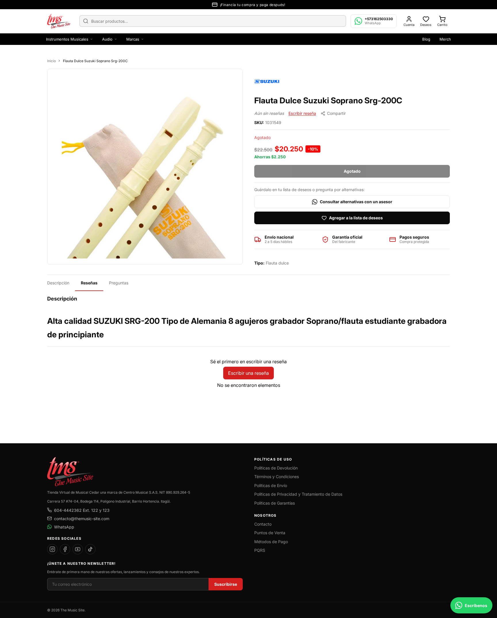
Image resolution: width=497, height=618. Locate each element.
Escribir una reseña (248, 373)
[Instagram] (52, 549)
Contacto (263, 524)
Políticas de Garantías (274, 503)
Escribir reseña (302, 113)
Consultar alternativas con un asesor (356, 201)
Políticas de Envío (270, 485)
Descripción (58, 282)
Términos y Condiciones (276, 476)
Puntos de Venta (269, 532)
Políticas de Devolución (276, 467)
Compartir (336, 113)
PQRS (259, 550)
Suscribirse (225, 584)
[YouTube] (77, 549)
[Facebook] (65, 549)
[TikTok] (90, 549)
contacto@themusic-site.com (81, 518)
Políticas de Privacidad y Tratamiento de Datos (298, 494)
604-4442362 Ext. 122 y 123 (82, 510)
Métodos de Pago (271, 541)
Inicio (51, 61)
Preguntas (118, 282)
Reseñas (89, 282)
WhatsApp (64, 526)
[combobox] (212, 21)
